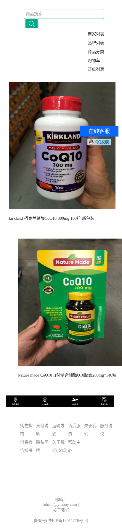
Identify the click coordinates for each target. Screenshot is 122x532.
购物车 (94, 60)
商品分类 (96, 52)
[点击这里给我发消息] (99, 142)
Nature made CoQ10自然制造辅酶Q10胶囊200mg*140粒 (67, 375)
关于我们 (61, 510)
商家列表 (96, 34)
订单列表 (96, 69)
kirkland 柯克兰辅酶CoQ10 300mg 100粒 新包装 (51, 218)
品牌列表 (96, 43)
